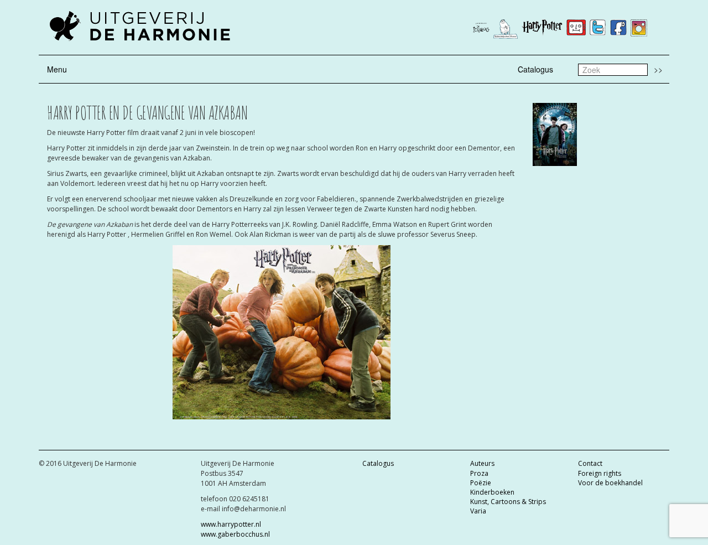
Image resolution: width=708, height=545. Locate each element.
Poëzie (480, 482)
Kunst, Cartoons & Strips (508, 501)
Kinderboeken (492, 492)
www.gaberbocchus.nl (235, 534)
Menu (57, 69)
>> (658, 69)
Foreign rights (599, 473)
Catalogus (535, 69)
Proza (479, 473)
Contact (590, 463)
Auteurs (482, 463)
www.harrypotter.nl (231, 524)
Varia (478, 511)
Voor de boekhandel (610, 482)
